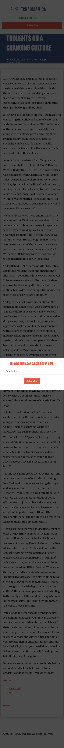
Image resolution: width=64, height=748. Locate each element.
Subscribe (32, 381)
